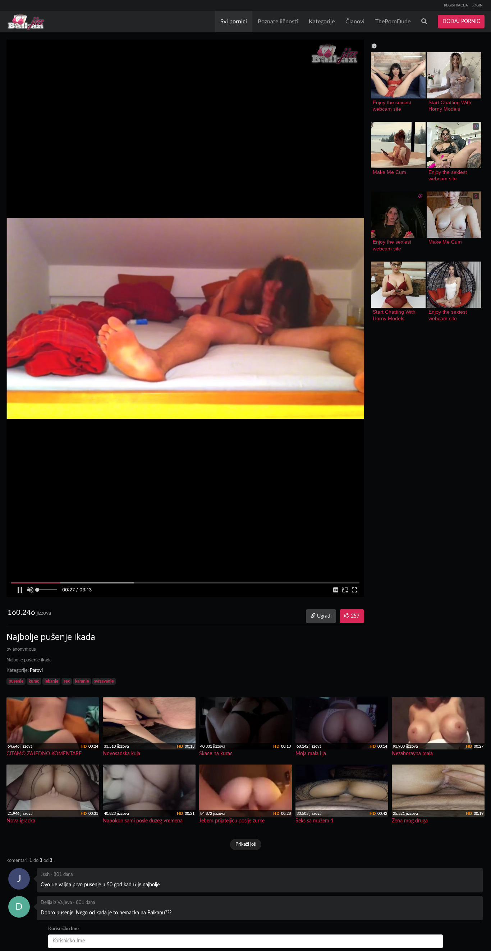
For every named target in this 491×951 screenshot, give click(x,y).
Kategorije (322, 21)
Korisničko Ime (63, 929)
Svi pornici (233, 21)
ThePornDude (392, 21)
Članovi (354, 21)
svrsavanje (104, 681)
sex (67, 681)
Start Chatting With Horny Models (450, 106)
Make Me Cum (389, 172)
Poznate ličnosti (278, 21)
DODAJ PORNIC (461, 21)
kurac (34, 681)
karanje (82, 681)
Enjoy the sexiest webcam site (393, 106)
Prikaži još (245, 844)
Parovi (36, 670)
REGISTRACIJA (456, 5)
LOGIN (477, 5)
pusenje (16, 681)
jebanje (51, 681)
